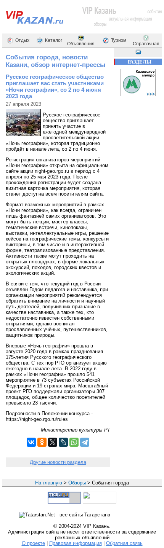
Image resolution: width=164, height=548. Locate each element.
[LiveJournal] (63, 442)
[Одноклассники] (42, 442)
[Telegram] (84, 442)
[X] (52, 442)
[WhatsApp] (74, 442)
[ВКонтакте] (31, 442)
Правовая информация (75, 543)
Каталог (53, 40)
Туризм (118, 40)
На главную (48, 483)
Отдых (22, 40)
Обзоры (77, 483)
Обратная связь (124, 543)
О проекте (33, 543)
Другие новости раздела (58, 462)
